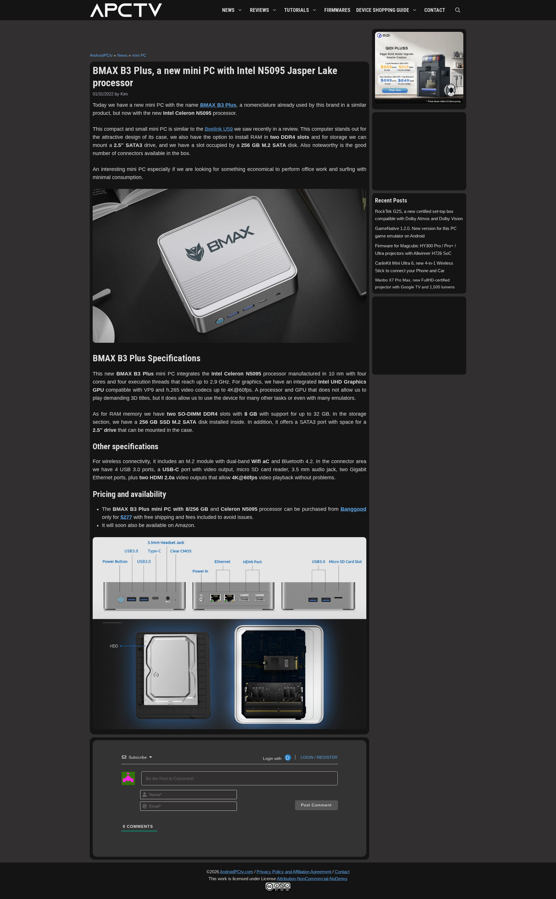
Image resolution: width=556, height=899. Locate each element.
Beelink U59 (219, 129)
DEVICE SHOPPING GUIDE (382, 10)
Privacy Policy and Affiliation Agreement (294, 871)
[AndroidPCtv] (126, 10)
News (122, 55)
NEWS (228, 10)
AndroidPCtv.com (236, 871)
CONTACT (434, 10)
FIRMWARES (337, 10)
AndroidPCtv (101, 55)
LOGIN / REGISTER (318, 757)
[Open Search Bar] (457, 10)
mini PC (139, 55)
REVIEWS (259, 10)
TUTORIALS (296, 10)
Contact (342, 871)
